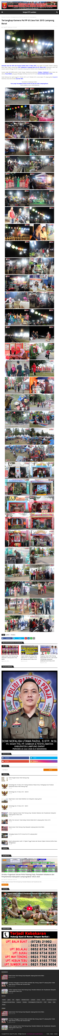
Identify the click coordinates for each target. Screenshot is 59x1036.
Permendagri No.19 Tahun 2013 (35, 1002)
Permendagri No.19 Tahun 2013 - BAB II (18, 806)
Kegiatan (18, 999)
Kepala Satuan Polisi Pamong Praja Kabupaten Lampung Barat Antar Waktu (10, 657)
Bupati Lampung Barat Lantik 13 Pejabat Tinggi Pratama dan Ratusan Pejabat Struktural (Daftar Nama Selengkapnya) (33, 842)
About (51, 1033)
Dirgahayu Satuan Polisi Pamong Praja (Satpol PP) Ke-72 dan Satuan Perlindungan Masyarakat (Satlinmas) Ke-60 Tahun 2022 (48, 658)
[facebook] (15, 758)
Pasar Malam (8, 73)
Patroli (43, 999)
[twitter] (43, 758)
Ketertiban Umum (25, 999)
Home (48, 1033)
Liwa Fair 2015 (19, 78)
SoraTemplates (30, 1033)
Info (13, 999)
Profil (45, 1002)
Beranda (3, 17)
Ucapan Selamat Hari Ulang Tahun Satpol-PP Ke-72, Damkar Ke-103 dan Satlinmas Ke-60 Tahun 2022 (29, 657)
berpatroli (55, 77)
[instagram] (43, 761)
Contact (55, 1033)
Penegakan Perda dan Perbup (8, 1002)
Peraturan (19, 1002)
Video (54, 1002)
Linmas (38, 999)
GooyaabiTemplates (38, 1033)
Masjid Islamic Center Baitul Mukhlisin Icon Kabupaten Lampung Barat (25, 799)
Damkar (4, 999)
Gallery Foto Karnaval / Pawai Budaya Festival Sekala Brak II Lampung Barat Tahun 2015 (29, 820)
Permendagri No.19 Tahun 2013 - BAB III (18, 791)
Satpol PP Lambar (29, 12)
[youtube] (15, 761)
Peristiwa (8, 17)
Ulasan (49, 1002)
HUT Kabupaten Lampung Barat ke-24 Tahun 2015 (32, 67)
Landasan (33, 999)
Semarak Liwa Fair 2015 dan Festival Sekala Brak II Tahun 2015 (19, 65)
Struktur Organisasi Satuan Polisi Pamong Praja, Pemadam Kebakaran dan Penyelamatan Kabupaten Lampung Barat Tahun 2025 (32, 813)
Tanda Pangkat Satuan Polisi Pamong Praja (19, 777)
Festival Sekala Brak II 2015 (45, 73)
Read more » (5, 884)
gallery (7, 634)
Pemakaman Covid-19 (51, 999)
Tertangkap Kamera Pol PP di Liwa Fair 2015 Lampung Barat (23, 834)
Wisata (3, 1004)
